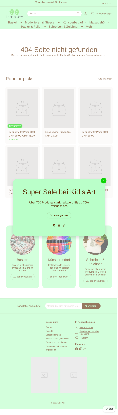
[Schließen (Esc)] (103, 180)
